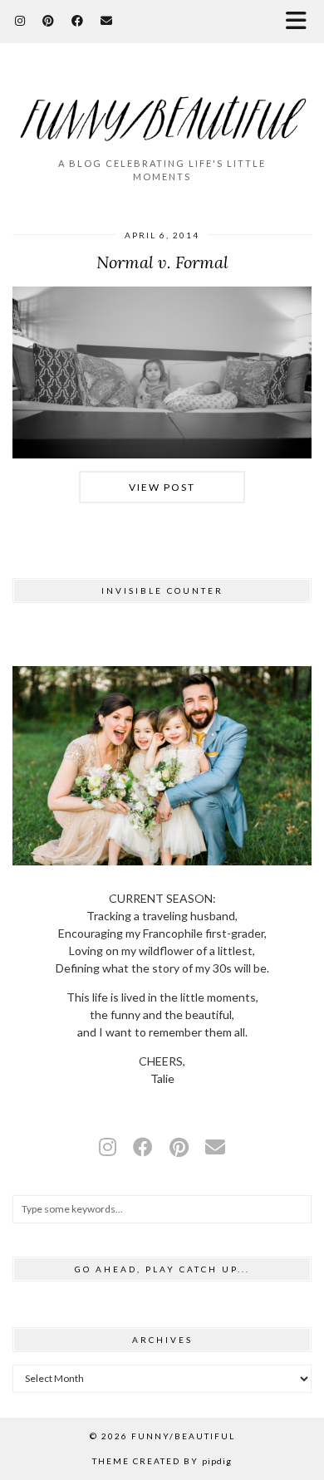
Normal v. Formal (162, 262)
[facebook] (143, 1147)
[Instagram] (20, 20)
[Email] (107, 20)
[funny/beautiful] (162, 107)
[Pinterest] (48, 20)
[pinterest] (179, 1147)
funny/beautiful (183, 1436)
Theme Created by (162, 1461)
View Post (162, 487)
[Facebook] (77, 20)
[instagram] (107, 1147)
